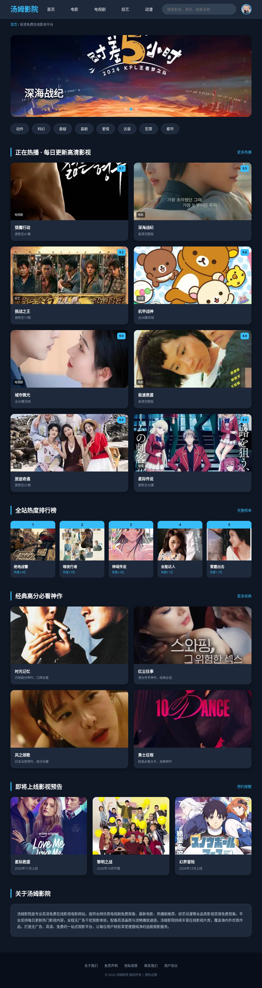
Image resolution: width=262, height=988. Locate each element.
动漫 (149, 9)
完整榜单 (244, 510)
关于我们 (91, 965)
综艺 (125, 9)
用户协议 (171, 965)
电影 (74, 9)
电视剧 (100, 9)
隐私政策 (131, 965)
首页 (51, 9)
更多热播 (244, 152)
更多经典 (244, 595)
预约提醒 (244, 786)
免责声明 (111, 965)
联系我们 (151, 965)
